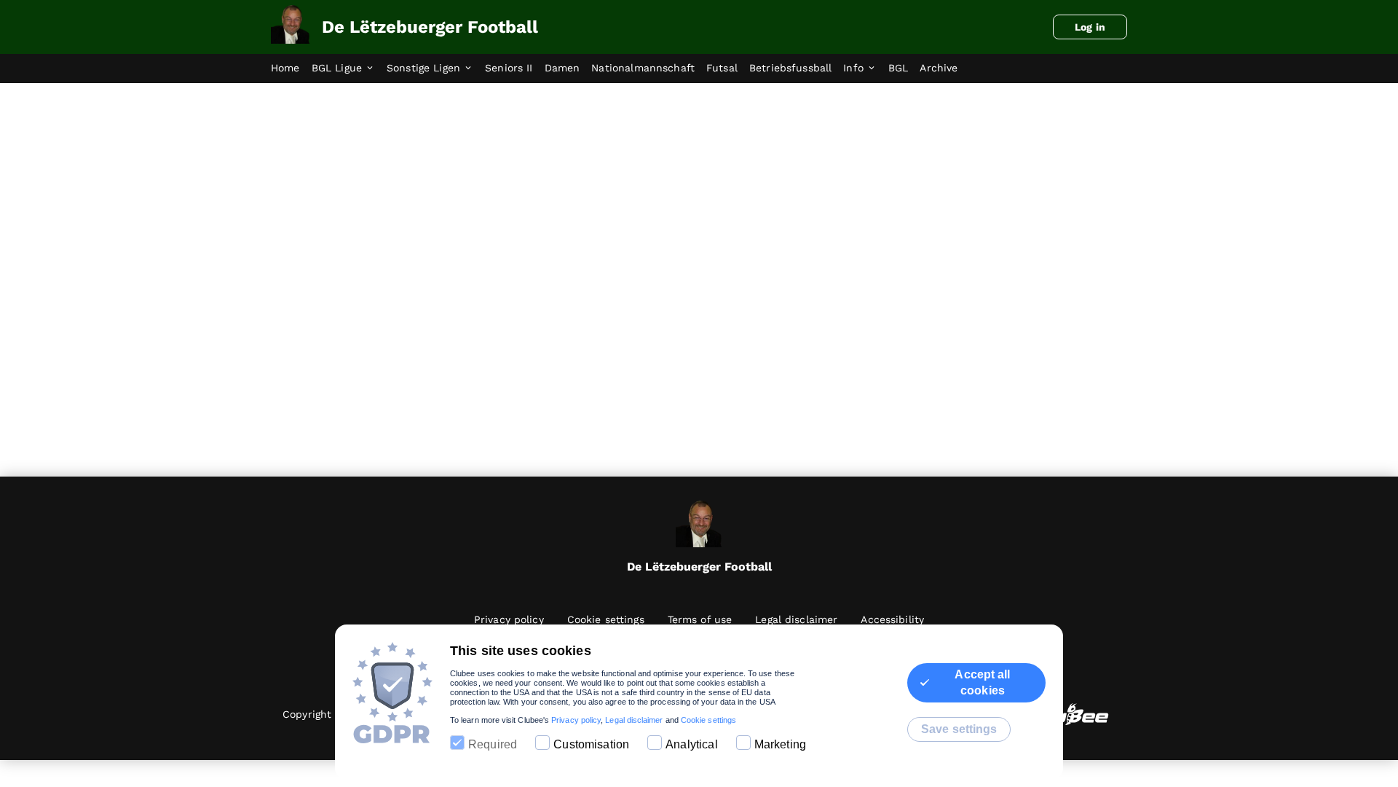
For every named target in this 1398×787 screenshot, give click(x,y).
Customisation (591, 744)
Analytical (692, 744)
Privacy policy (576, 720)
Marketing (780, 744)
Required (492, 744)
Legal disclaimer (634, 720)
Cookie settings (708, 720)
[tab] (291, 68)
